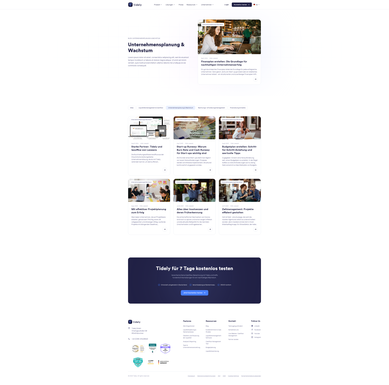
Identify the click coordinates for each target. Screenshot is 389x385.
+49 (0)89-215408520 (140, 339)
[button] (158, 5)
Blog (130, 38)
